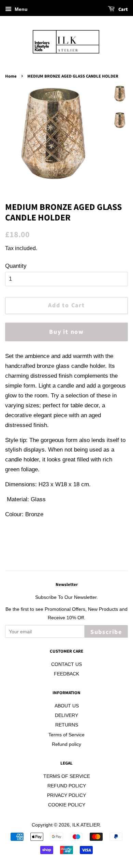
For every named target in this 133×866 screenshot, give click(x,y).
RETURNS (66, 725)
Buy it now (66, 332)
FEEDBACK (66, 673)
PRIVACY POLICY (66, 795)
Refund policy (66, 744)
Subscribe (106, 632)
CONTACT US (66, 664)
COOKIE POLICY (66, 804)
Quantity (16, 266)
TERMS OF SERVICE (66, 776)
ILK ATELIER (86, 825)
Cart (122, 9)
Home (11, 76)
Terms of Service (66, 734)
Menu (20, 9)
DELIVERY (66, 715)
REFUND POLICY (66, 785)
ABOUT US (67, 705)
